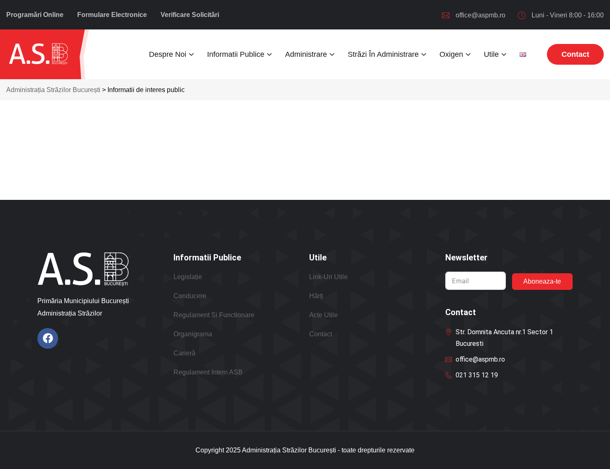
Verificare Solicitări (190, 14)
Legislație (187, 276)
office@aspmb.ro (480, 15)
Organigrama (192, 334)
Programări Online (34, 14)
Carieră (184, 353)
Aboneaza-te (542, 281)
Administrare (306, 54)
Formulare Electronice (112, 14)
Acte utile (323, 314)
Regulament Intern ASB (208, 372)
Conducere (189, 295)
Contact (320, 334)
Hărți (316, 295)
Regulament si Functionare (213, 314)
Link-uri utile (328, 276)
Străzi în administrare (383, 54)
